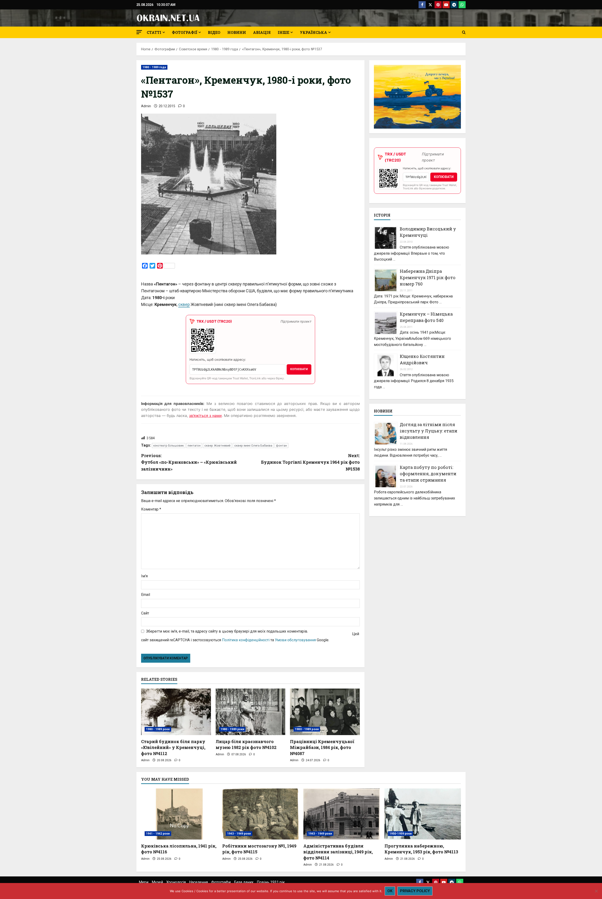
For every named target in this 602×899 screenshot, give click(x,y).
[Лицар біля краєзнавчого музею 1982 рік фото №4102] (250, 712)
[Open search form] (464, 32)
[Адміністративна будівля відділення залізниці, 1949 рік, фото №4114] (341, 814)
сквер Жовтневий (217, 445)
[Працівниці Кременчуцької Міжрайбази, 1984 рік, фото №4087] (325, 712)
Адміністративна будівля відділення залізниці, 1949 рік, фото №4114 (338, 851)
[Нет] (596, 891)
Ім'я (144, 576)
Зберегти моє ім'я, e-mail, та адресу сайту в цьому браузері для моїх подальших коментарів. (227, 631)
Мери (143, 882)
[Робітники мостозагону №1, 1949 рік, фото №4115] (260, 814)
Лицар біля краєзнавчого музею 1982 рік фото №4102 (246, 744)
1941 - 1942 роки (158, 833)
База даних (243, 882)
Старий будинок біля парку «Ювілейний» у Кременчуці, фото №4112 (173, 747)
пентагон (194, 445)
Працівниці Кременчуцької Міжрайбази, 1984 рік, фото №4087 (322, 747)
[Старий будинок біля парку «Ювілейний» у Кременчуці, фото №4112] (176, 712)
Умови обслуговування (295, 640)
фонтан (281, 445)
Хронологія (176, 882)
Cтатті (154, 32)
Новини (236, 32)
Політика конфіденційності (245, 640)
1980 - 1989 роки (158, 729)
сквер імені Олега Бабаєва (253, 445)
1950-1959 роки (400, 833)
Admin (146, 106)
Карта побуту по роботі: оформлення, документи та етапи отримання (428, 473)
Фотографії (184, 32)
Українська (313, 32)
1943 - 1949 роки (239, 833)
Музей (157, 882)
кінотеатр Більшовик (168, 445)
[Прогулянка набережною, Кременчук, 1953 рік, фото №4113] (422, 814)
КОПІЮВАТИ (299, 369)
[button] (139, 32)
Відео (214, 32)
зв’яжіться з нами (205, 415)
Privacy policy (415, 891)
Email (145, 594)
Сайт (145, 613)
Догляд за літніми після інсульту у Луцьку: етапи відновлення (428, 431)
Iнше (283, 32)
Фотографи (221, 882)
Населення (198, 882)
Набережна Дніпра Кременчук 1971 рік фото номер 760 (427, 277)
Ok (389, 891)
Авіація (262, 32)
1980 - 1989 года (154, 67)
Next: (310, 462)
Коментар (151, 509)
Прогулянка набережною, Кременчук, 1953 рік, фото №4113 (421, 849)
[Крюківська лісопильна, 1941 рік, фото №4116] (179, 814)
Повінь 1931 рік (271, 882)
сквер (184, 304)
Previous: (189, 462)
